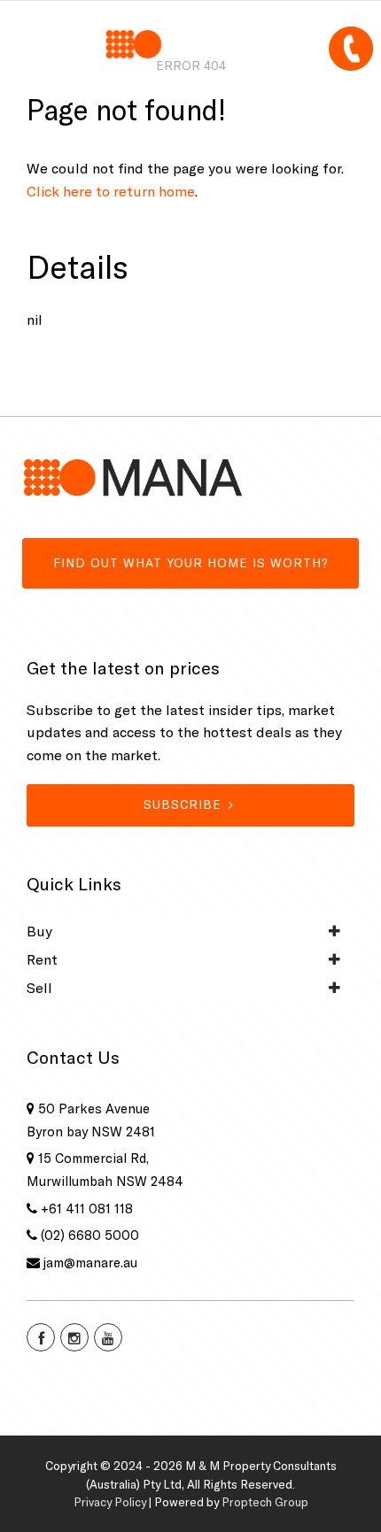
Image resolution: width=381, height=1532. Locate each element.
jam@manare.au (90, 1262)
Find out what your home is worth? (191, 563)
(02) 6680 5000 (90, 1235)
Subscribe (183, 804)
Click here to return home (111, 191)
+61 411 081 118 (87, 1208)
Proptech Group (265, 1502)
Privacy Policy (110, 1502)
